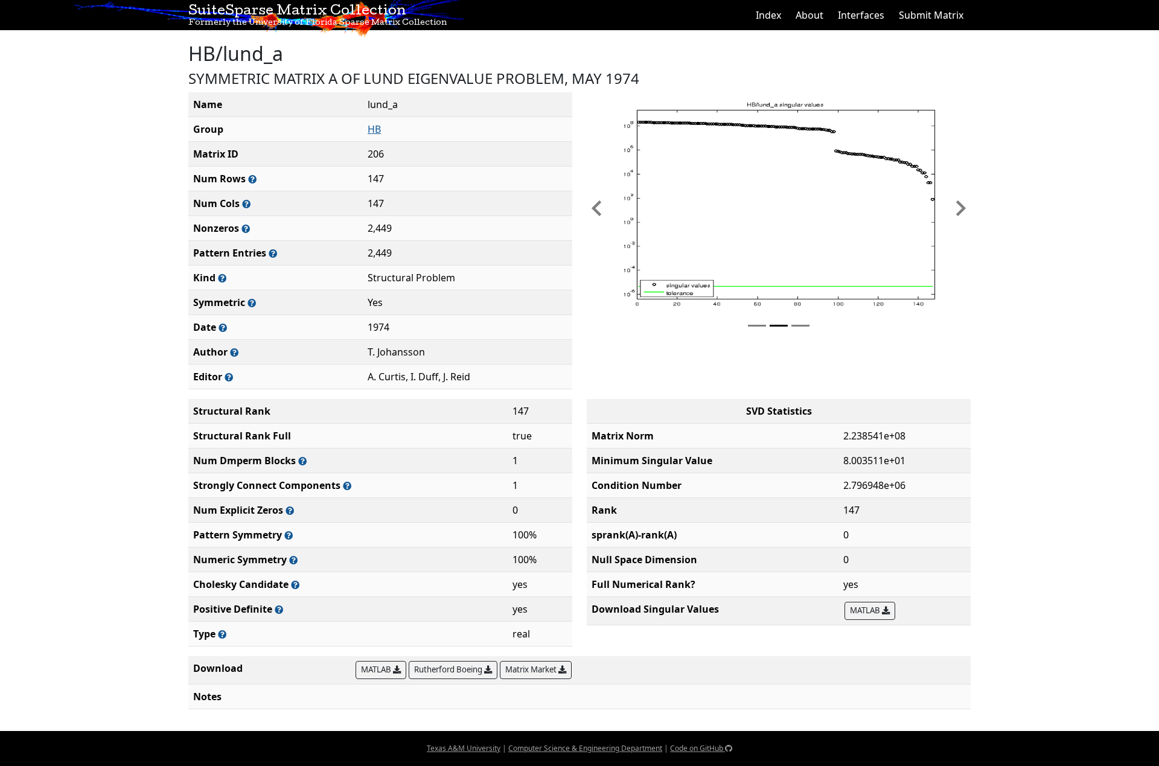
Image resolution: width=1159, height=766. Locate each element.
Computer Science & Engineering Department (585, 748)
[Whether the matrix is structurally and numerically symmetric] (251, 302)
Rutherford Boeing (449, 669)
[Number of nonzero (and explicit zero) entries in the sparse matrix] (273, 253)
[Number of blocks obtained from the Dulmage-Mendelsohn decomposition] (302, 461)
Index (768, 15)
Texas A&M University (463, 748)
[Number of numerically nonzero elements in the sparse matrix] (245, 228)
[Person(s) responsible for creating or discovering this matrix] (234, 352)
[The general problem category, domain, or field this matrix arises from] (222, 278)
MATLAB (866, 610)
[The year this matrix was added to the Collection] (223, 327)
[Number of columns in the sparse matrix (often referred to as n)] (246, 203)
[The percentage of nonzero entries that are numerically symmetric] (293, 560)
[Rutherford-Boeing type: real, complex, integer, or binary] (222, 634)
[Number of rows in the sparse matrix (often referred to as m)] (252, 179)
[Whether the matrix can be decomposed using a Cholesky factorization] (295, 584)
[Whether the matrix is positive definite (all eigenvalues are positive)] (279, 609)
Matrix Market (531, 669)
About (809, 15)
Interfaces (861, 15)
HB (374, 129)
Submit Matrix (931, 15)
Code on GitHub (697, 748)
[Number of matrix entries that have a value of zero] (290, 510)
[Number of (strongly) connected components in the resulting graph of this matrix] (347, 485)
